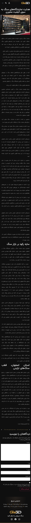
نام (29, 463)
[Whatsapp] (19, 519)
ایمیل (28, 470)
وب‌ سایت (27, 476)
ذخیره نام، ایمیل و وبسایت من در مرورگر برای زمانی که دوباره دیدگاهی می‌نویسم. (16, 485)
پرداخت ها (16, 504)
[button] (2, 3)
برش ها (10, 504)
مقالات (26, 506)
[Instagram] (12, 519)
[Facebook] (15, 519)
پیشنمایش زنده (24, 504)
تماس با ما (14, 506)
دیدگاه (28, 442)
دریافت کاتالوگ (6, 506)
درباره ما (21, 506)
